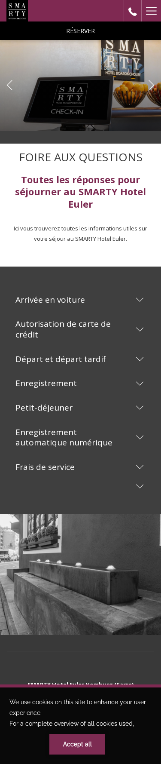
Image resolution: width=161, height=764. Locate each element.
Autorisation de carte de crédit (63, 329)
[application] (80, 725)
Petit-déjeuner (44, 407)
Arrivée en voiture (50, 299)
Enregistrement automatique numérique (63, 437)
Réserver (80, 31)
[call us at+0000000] (132, 10)
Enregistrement (46, 383)
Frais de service (45, 467)
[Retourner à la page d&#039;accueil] (17, 10)
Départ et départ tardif (60, 359)
